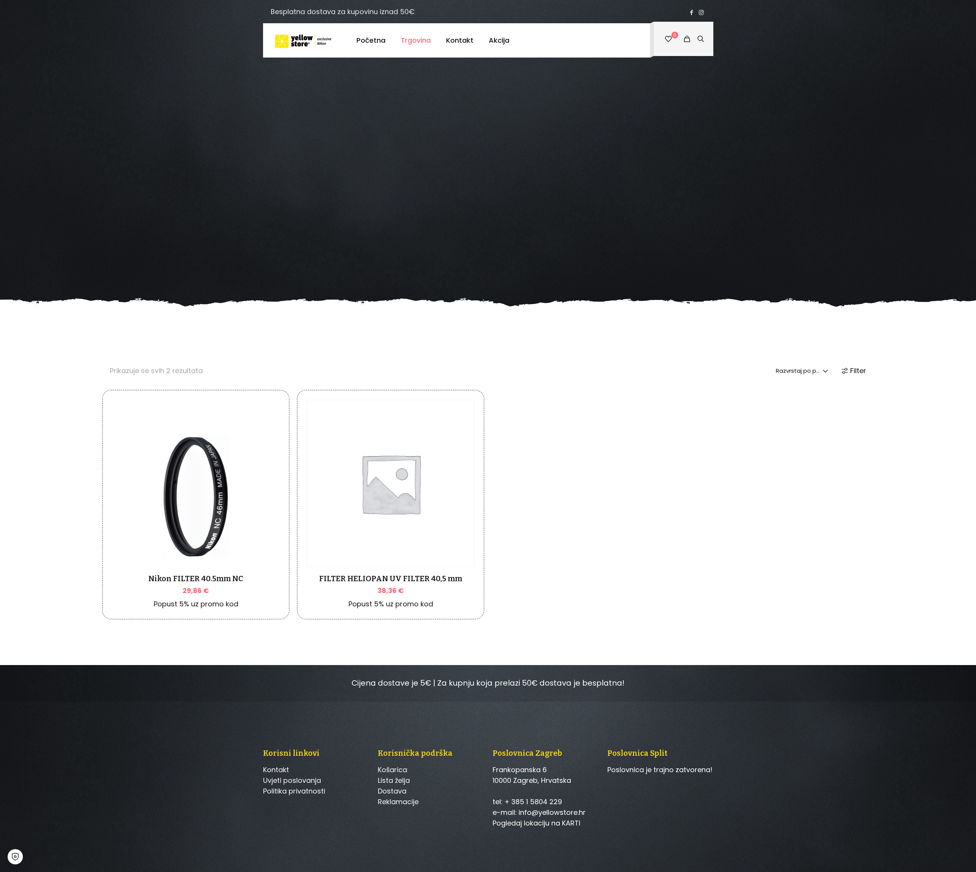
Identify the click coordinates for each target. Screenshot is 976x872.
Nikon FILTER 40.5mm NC (195, 578)
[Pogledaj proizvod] (269, 452)
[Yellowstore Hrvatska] (304, 40)
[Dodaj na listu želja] (269, 468)
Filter (858, 370)
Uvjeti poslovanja (292, 780)
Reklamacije (398, 801)
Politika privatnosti (294, 791)
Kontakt (276, 769)
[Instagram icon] (701, 12)
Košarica (392, 769)
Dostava (392, 791)
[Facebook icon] (692, 12)
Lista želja (394, 780)
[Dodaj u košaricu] (269, 435)
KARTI (571, 823)
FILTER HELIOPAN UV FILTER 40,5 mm (390, 578)
